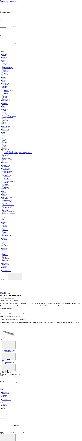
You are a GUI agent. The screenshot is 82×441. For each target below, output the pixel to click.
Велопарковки (4, 269)
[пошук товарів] (15, 276)
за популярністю (3, 298)
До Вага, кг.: (9, 376)
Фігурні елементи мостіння (6, 267)
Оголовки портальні (7, 179)
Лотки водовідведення (7, 89)
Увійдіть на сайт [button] (4, 360)
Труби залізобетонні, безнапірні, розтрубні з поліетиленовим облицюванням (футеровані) (17, 152)
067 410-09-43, (15, 26)
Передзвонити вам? (3, 418)
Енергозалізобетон (4, 262)
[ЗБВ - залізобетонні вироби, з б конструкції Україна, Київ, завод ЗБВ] (4, 380)
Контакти (17, 1)
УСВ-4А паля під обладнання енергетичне (8, 351)
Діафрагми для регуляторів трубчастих (9, 181)
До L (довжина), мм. (13, 374)
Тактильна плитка (4, 266)
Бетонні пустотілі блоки (5, 263)
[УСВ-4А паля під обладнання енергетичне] (42, 350)
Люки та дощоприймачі (5, 265)
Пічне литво (4, 268)
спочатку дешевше (8, 298)
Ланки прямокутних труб (7, 177)
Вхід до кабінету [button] (4, 403)
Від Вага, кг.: (2, 376)
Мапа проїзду (2, 433)
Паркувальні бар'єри (5, 270)
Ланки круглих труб (7, 176)
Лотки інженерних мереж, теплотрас (9, 90)
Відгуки (11, 1)
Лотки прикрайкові (6, 92)
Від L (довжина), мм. (3, 374)
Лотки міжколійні (6, 91)
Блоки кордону (6, 183)
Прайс (15, 1)
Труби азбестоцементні (5, 264)
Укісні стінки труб (6, 182)
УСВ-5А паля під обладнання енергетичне (8, 362)
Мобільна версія (15, 388)
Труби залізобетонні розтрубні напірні (9, 151)
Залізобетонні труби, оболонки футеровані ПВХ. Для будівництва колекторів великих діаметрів (18, 153)
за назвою (13, 298)
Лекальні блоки (6, 178)
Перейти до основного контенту (5, 0)
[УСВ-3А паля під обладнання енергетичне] (42, 333)
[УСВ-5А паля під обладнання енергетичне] (42, 361)
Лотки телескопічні (6, 93)
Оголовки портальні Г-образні (8, 180)
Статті (13, 1)
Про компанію (2, 1)
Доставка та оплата (7, 1)
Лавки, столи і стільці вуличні (6, 271)
